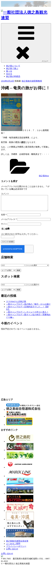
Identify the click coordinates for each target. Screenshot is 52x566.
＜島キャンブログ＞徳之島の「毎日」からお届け (28, 304)
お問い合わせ (12, 549)
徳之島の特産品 (13, 76)
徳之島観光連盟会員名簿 (17, 541)
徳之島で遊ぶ (12, 68)
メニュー (45, 61)
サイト (4, 224)
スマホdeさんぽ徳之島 (16, 301)
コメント (5, 194)
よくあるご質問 (13, 544)
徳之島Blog (44, 176)
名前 (4, 215)
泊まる (9, 74)
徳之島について (13, 66)
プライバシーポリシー (16, 546)
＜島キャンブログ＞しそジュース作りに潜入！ (27, 312)
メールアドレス (9, 219)
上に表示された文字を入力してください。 (20, 234)
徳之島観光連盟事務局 (32, 81)
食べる (9, 71)
